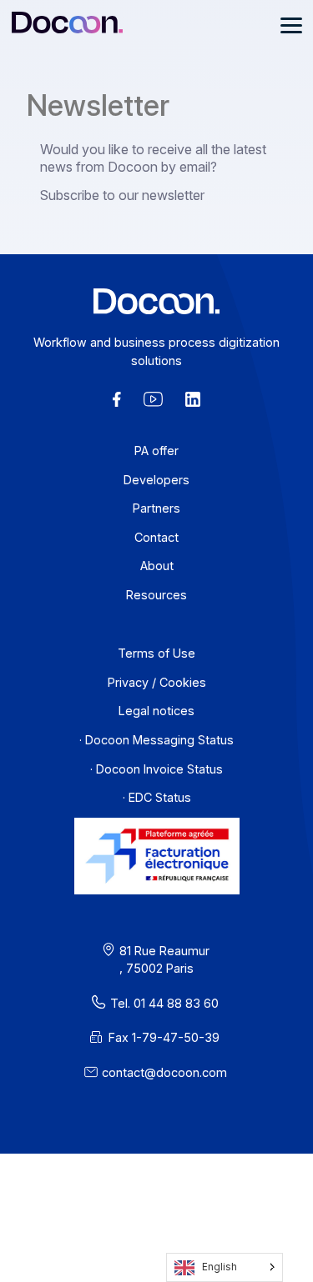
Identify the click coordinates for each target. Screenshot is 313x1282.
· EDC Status (157, 797)
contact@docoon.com (164, 1072)
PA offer (156, 450)
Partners (156, 508)
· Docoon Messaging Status (156, 740)
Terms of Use (156, 653)
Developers (156, 480)
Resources (156, 595)
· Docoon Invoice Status (156, 769)
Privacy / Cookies (157, 682)
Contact (156, 537)
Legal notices (156, 711)
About (157, 565)
